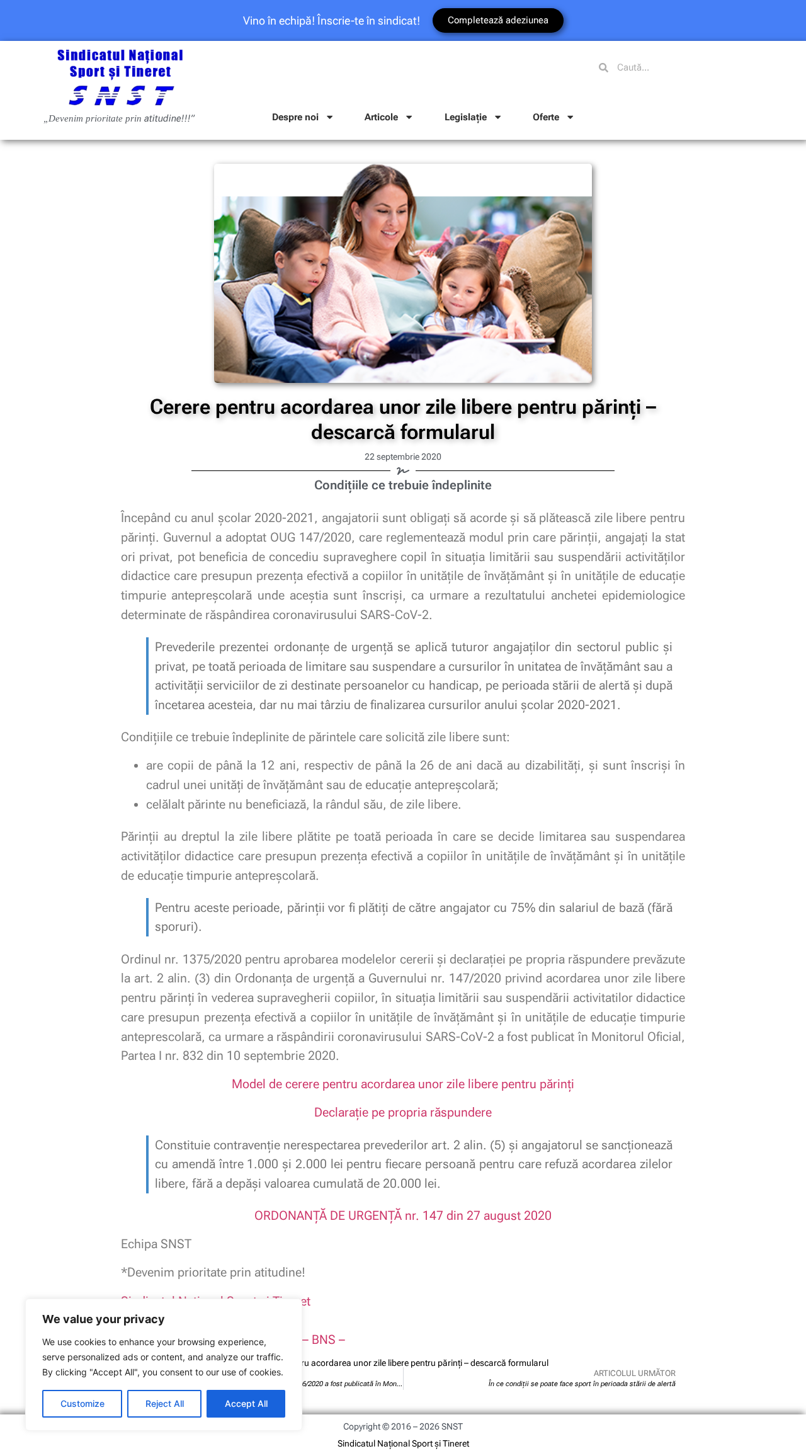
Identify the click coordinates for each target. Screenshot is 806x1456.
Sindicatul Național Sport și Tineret (403, 1443)
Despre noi (295, 117)
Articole (381, 117)
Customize (82, 1403)
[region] (163, 1365)
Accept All (246, 1403)
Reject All (164, 1403)
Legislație (466, 117)
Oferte (546, 117)
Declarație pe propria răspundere (403, 1112)
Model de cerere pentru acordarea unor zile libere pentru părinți (403, 1083)
